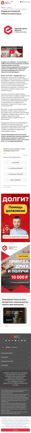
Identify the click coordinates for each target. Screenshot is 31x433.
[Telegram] (9, 340)
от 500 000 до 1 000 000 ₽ (15, 174)
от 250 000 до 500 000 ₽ (15, 168)
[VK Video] (15, 340)
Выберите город (26, 1)
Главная (3, 7)
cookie (14, 423)
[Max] (6, 340)
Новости (9, 7)
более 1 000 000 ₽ (15, 180)
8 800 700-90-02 (11, 347)
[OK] (19, 340)
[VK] (12, 340)
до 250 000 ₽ (15, 162)
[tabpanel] (15, 316)
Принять (15, 430)
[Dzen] (22, 340)
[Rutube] (25, 340)
